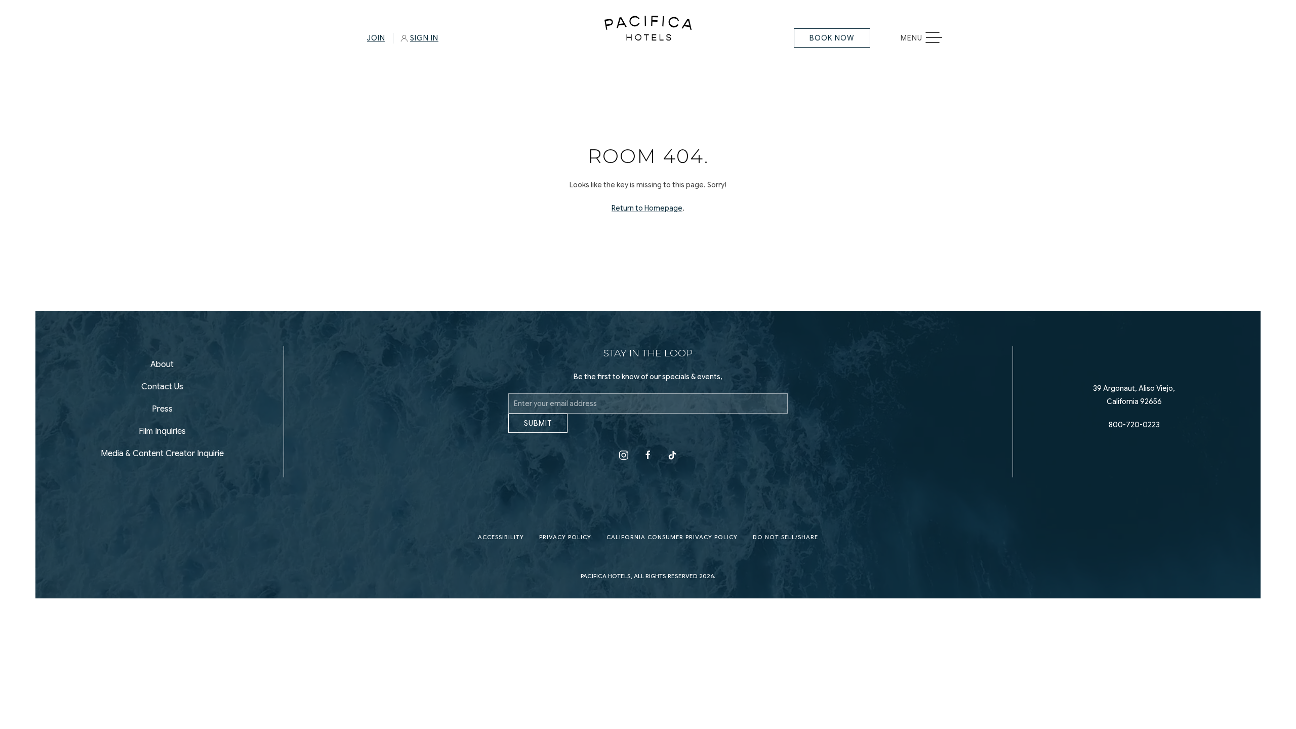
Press (162, 413)
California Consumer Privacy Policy (672, 545)
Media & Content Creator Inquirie (162, 458)
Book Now (832, 38)
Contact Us (162, 391)
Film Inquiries (162, 435)
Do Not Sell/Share (785, 545)
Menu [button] (926, 38)
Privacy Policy (565, 545)
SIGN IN (424, 38)
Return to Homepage (647, 208)
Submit (538, 430)
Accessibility (501, 545)
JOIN (376, 38)
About (162, 368)
